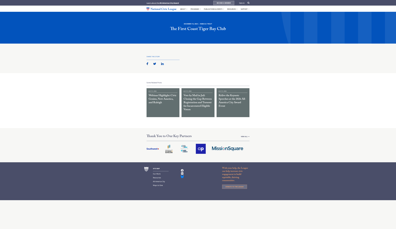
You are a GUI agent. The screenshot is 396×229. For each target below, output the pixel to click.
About (183, 9)
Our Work (157, 174)
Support (244, 9)
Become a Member (224, 3)
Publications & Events (213, 9)
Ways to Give (158, 185)
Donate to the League (235, 187)
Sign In (242, 3)
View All (244, 136)
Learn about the (163, 3)
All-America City (159, 181)
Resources (231, 9)
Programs (195, 9)
